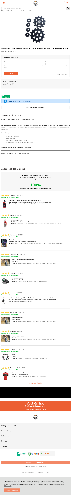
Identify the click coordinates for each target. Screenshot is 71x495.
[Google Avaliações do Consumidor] (47, 453)
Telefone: (48, 62)
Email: (6, 67)
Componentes (15, 11)
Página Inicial (5, 11)
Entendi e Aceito (12, 490)
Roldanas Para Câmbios (27, 11)
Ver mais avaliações (35, 383)
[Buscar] (68, 8)
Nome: (6, 62)
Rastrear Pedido (12, 426)
